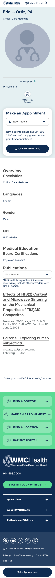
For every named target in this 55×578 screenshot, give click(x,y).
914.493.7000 (12, 473)
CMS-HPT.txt (42, 555)
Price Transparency (23, 555)
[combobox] (27, 122)
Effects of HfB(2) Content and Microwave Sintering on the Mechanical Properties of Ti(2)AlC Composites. (25, 304)
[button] (50, 3)
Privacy (7, 555)
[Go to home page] (25, 461)
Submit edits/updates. (38, 378)
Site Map (7, 560)
